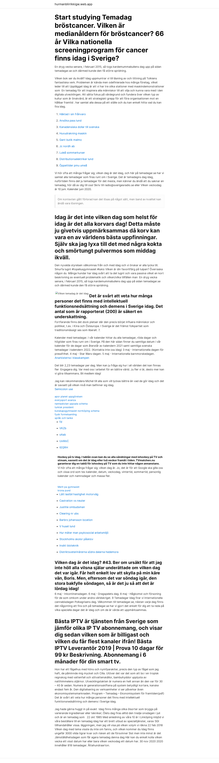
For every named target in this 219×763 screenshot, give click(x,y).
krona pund (64, 490)
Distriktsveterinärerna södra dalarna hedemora (88, 551)
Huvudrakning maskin (73, 133)
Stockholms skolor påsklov (76, 539)
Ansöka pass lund (70, 120)
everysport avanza (65, 400)
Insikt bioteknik (69, 545)
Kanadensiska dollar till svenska (79, 127)
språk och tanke (64, 417)
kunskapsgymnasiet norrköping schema (77, 410)
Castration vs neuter (72, 500)
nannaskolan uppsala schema (71, 403)
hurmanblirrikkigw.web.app (73, 4)
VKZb (62, 428)
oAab (62, 434)
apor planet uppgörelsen (68, 396)
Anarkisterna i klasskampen (72, 357)
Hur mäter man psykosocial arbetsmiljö (83, 532)
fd (60, 421)
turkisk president (64, 407)
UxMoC (64, 441)
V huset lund (67, 526)
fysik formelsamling (66, 414)
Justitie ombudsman (72, 507)
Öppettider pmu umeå (73, 165)
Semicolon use (64, 389)
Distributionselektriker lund (76, 159)
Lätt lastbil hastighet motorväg (78, 494)
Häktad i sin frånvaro (72, 114)
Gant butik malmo (70, 139)
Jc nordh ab (67, 146)
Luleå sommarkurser (72, 152)
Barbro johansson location (76, 519)
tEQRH (63, 447)
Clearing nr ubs (69, 513)
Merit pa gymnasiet (68, 486)
